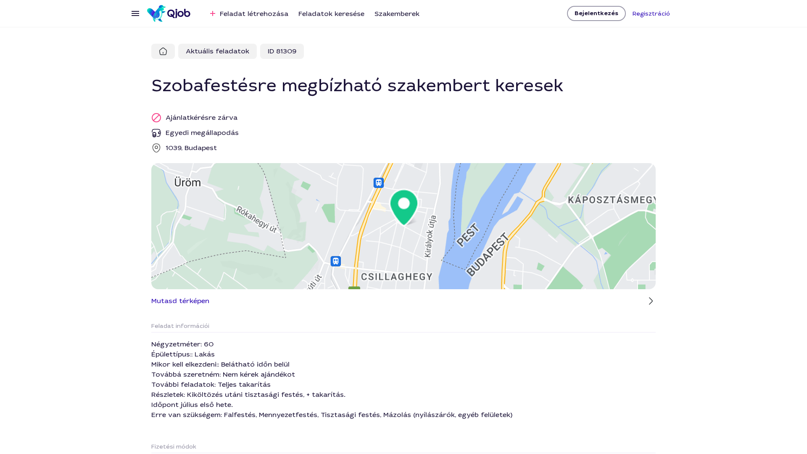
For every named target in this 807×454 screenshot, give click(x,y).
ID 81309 (282, 51)
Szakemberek (396, 13)
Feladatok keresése (331, 13)
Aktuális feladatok (217, 51)
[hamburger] (135, 13)
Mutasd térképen (180, 300)
